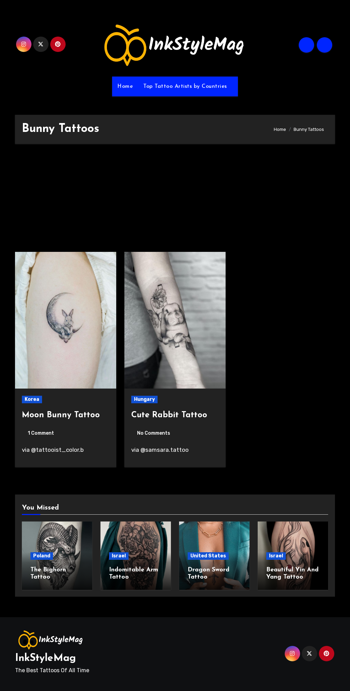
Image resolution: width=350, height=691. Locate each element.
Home (125, 86)
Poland (41, 556)
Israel (119, 556)
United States (208, 556)
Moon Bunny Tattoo (61, 415)
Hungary (144, 399)
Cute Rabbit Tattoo (169, 415)
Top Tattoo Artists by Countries (186, 86)
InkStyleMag (45, 658)
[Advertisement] (176, 201)
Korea (32, 399)
